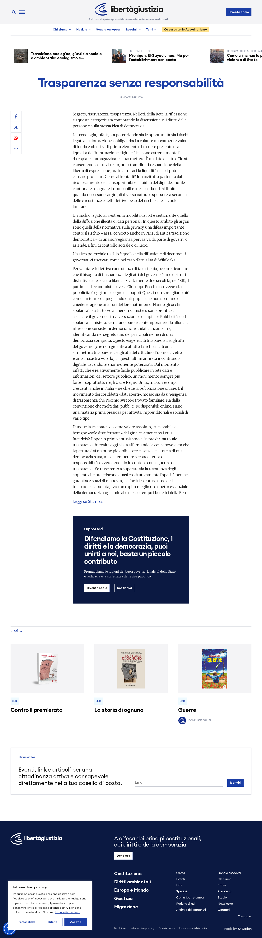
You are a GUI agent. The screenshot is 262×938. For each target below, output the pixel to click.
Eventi (180, 879)
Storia (222, 885)
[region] (50, 905)
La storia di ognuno (118, 710)
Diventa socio (239, 12)
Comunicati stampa (190, 897)
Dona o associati (229, 873)
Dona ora (123, 855)
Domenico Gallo (200, 720)
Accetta (75, 922)
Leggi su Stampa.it (89, 501)
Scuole (222, 897)
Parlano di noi (185, 903)
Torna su (243, 916)
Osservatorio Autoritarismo (185, 29)
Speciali (131, 29)
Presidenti (224, 891)
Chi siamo (60, 29)
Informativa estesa (67, 912)
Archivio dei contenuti (191, 909)
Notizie (81, 29)
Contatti (224, 909)
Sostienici (124, 588)
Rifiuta (52, 922)
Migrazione (126, 907)
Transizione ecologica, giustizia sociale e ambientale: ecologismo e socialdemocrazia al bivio (51, 58)
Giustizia (123, 898)
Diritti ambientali (132, 882)
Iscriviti (235, 782)
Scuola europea (108, 29)
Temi (149, 29)
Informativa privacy (142, 928)
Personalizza (26, 922)
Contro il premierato (36, 710)
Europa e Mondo (131, 890)
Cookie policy (167, 928)
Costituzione (128, 873)
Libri (14, 631)
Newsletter (225, 903)
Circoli (180, 873)
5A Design (238, 928)
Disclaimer (120, 928)
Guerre (187, 710)
